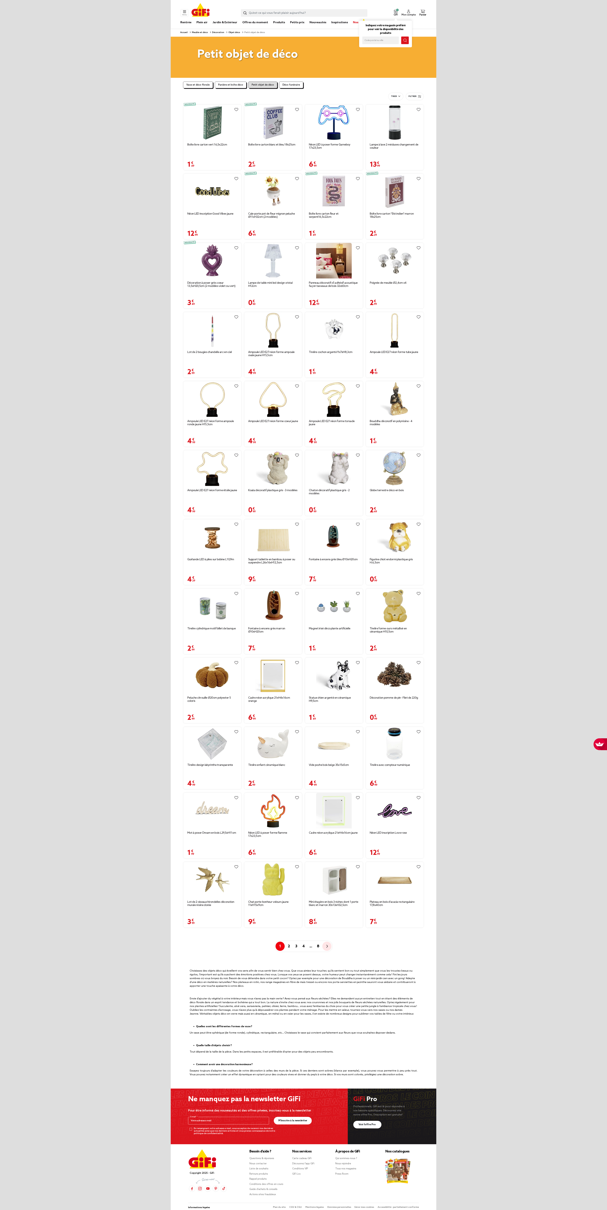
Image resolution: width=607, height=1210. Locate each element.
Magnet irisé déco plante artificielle (329, 628)
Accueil (184, 32)
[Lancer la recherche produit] (245, 13)
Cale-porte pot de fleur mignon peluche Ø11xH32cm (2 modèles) (271, 215)
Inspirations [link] (339, 22)
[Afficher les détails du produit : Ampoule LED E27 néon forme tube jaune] (395, 330)
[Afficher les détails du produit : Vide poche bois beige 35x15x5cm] (334, 744)
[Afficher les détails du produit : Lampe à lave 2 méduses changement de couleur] (395, 122)
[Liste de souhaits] (236, 109)
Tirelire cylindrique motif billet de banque (211, 628)
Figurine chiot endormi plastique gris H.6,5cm (391, 561)
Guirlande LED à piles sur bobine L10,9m (210, 559)
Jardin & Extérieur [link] (225, 22)
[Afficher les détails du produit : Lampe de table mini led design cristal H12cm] (273, 260)
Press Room (341, 1174)
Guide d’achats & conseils (263, 1189)
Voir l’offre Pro (367, 1124)
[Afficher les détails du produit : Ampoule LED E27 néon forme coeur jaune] (273, 399)
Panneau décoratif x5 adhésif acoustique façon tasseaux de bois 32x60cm (333, 284)
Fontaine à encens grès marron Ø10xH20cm (266, 630)
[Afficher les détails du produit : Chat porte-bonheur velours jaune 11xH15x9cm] (273, 880)
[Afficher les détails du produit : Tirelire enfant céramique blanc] (273, 744)
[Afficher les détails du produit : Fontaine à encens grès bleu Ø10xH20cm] (334, 537)
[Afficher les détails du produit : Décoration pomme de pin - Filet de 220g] (395, 675)
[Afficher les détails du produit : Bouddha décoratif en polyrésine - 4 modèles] (395, 399)
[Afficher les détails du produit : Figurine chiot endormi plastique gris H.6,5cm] (395, 537)
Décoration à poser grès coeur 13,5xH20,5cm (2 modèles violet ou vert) (211, 284)
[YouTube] (208, 1188)
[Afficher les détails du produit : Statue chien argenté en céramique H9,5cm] (334, 675)
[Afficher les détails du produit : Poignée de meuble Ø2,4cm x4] (395, 260)
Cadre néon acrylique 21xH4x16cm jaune (333, 832)
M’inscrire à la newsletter (292, 1120)
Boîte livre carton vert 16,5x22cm (207, 144)
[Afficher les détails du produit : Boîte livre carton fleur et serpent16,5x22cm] (334, 191)
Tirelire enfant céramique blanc (266, 765)
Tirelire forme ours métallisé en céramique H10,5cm (388, 630)
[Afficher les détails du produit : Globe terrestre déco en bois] (395, 468)
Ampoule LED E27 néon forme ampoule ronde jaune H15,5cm (210, 423)
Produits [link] (279, 22)
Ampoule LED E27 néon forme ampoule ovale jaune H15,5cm (271, 354)
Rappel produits (258, 1179)
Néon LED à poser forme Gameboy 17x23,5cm (329, 146)
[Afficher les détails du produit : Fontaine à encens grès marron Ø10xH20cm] (273, 606)
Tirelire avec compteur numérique (390, 765)
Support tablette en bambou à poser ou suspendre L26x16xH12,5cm (271, 561)
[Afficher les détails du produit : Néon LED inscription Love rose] (395, 810)
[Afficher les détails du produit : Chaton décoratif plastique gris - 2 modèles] (334, 468)
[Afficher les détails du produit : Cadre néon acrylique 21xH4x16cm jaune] (334, 810)
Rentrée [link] (185, 22)
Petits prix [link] (297, 22)
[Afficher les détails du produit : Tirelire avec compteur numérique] (395, 744)
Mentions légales (314, 1207)
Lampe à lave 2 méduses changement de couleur (394, 146)
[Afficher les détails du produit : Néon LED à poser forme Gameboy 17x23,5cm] (334, 122)
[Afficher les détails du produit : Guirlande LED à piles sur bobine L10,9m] (212, 537)
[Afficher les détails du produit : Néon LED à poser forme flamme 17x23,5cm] (273, 810)
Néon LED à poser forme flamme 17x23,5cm (267, 834)
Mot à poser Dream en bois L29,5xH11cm (211, 832)
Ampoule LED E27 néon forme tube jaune (394, 352)
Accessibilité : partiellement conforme (398, 1207)
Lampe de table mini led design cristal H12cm (270, 284)
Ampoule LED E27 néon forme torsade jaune (332, 423)
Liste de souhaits (258, 1168)
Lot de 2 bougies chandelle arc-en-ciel (209, 352)
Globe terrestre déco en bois (387, 490)
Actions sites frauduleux (262, 1194)
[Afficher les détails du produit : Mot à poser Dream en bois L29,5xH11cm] (212, 810)
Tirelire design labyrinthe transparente (210, 765)
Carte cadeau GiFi (302, 1158)
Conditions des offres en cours (266, 1184)
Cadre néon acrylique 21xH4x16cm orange (269, 699)
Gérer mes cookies (364, 1207)
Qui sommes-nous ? (346, 1158)
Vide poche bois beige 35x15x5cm (329, 765)
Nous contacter (258, 1163)
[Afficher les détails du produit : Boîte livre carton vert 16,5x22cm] (212, 122)
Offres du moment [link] (255, 22)
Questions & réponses (261, 1158)
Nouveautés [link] (318, 22)
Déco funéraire (291, 84)
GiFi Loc (296, 1174)
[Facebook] (192, 1188)
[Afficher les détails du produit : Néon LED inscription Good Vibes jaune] (212, 191)
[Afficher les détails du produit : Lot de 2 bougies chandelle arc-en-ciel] (212, 330)
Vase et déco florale (198, 84)
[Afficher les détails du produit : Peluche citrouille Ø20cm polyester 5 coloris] (212, 675)
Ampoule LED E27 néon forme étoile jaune (212, 490)
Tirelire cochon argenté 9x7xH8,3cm (330, 352)
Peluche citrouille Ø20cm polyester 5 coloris (209, 699)
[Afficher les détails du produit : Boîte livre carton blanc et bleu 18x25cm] (273, 122)
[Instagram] (200, 1188)
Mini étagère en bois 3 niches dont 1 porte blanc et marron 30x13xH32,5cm (333, 903)
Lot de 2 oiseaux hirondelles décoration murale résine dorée (210, 903)
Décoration (218, 32)
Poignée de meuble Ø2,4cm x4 (388, 282)
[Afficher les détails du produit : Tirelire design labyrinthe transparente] (212, 744)
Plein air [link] (202, 22)
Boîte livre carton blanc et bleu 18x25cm (271, 144)
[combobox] (304, 13)
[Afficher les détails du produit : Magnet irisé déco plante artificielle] (334, 606)
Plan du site (279, 1207)
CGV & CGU (295, 1207)
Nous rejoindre (343, 1163)
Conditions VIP (300, 1168)
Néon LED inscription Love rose (388, 832)
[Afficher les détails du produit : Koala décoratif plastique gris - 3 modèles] (273, 468)
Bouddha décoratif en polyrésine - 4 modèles (391, 423)
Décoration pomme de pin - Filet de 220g (394, 697)
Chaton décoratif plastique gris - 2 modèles (329, 492)
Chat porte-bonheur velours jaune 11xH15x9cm (268, 903)
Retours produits (258, 1174)
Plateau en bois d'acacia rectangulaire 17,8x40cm (392, 903)
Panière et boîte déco (230, 84)
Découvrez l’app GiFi (303, 1163)
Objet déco (234, 32)
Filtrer (412, 96)
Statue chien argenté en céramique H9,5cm (330, 699)
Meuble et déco (199, 32)
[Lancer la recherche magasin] (405, 40)
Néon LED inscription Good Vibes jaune (210, 213)
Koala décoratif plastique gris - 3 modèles (272, 490)
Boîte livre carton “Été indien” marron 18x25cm (392, 215)
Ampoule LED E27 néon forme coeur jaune (273, 421)
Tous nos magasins (345, 1168)
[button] (396, 12)
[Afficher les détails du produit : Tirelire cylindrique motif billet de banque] (212, 606)
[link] (279, 27)
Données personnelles (339, 1207)
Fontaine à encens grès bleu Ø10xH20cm (333, 559)
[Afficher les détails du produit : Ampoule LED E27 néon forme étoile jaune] (212, 468)
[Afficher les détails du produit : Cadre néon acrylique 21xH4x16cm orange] (273, 675)
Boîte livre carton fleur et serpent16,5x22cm (323, 215)
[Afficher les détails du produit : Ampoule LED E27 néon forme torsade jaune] (334, 399)
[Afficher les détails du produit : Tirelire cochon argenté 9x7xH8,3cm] (334, 330)
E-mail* (193, 1117)
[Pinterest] (216, 1188)
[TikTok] (224, 1188)
